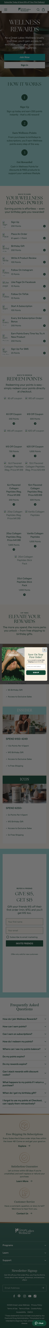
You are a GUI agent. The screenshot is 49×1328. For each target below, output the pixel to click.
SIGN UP (36, 673)
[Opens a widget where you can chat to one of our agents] (39, 1323)
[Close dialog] (44, 650)
